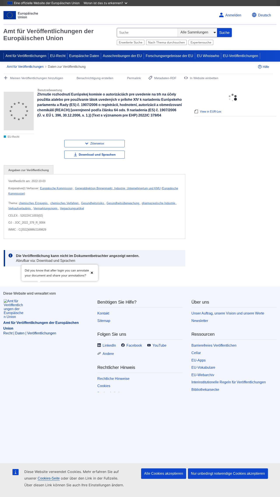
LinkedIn (109, 345)
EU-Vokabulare (203, 367)
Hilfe (266, 67)
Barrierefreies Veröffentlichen (213, 345)
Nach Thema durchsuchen (166, 42)
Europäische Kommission (56, 188)
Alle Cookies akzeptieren (163, 473)
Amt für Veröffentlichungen (25, 56)
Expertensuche (201, 42)
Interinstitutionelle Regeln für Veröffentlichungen (228, 382)
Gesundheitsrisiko (93, 203)
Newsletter (199, 321)
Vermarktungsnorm (45, 208)
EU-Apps (198, 360)
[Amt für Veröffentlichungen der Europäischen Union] (21, 15)
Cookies (103, 386)
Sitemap (103, 321)
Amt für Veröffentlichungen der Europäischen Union (48, 35)
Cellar (196, 353)
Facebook (134, 345)
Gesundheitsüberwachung (123, 203)
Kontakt (103, 313)
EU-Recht (57, 56)
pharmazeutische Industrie (159, 203)
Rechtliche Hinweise (113, 379)
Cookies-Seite (49, 478)
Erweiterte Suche (130, 42)
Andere (108, 354)
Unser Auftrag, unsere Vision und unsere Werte (227, 313)
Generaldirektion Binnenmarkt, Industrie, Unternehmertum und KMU (118, 188)
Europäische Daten (84, 56)
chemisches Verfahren (64, 203)
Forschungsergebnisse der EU (169, 56)
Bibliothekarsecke (205, 389)
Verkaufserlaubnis (20, 208)
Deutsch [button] (264, 15)
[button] (92, 272)
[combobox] (147, 32)
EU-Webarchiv (202, 375)
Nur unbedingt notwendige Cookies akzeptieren (228, 473)
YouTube (159, 345)
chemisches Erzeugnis (34, 203)
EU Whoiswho (208, 56)
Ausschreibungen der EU (122, 56)
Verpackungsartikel (72, 208)
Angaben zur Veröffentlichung (28, 170)
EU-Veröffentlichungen (240, 56)
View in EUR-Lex (210, 111)
